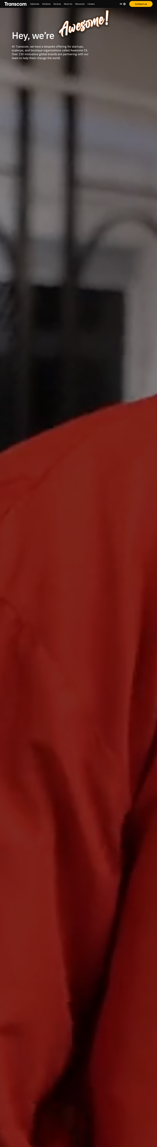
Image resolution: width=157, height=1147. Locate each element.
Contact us (141, 4)
